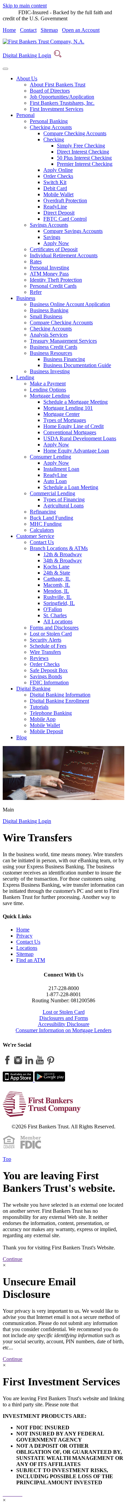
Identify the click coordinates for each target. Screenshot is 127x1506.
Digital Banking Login (27, 55)
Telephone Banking (51, 713)
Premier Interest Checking (84, 164)
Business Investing (50, 371)
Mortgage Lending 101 (68, 408)
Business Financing (64, 359)
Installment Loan (61, 469)
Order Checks (58, 176)
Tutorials (39, 707)
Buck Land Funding (51, 518)
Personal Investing (49, 267)
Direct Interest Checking (83, 152)
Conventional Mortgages (69, 432)
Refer (36, 292)
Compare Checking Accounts (74, 133)
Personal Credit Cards (53, 286)
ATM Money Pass (49, 274)
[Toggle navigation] (5, 69)
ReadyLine (55, 206)
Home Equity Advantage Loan (76, 451)
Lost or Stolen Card (51, 634)
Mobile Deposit (46, 731)
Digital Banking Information (60, 695)
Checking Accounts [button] (51, 127)
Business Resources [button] (51, 353)
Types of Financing (64, 499)
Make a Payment (48, 383)
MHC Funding (46, 524)
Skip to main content (25, 5)
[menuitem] (70, 94)
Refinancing (43, 512)
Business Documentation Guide (77, 365)
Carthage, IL (56, 579)
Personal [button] (25, 115)
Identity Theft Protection (56, 280)
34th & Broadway (62, 560)
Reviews (39, 658)
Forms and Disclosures (54, 627)
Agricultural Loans (63, 505)
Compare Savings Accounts (73, 231)
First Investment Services (56, 109)
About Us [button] (26, 78)
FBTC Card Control (65, 219)
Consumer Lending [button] (50, 457)
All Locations (57, 621)
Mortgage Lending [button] (50, 396)
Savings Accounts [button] (49, 225)
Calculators (42, 530)
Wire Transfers (45, 652)
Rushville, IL (57, 597)
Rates (36, 261)
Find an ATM (30, 960)
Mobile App (43, 719)
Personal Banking (49, 121)
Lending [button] (25, 377)
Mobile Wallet (58, 194)
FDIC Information (49, 682)
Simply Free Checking (81, 145)
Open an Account (81, 30)
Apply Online (58, 170)
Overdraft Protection (65, 200)
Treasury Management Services (63, 341)
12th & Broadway (62, 554)
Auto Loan (55, 481)
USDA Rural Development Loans (79, 438)
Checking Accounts (51, 329)
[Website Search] (57, 55)
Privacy (24, 936)
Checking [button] (53, 139)
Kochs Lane (56, 566)
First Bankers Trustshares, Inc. (62, 103)
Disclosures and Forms (63, 1018)
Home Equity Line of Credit (73, 426)
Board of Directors (50, 91)
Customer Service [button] (35, 536)
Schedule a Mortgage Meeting (75, 402)
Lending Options (48, 390)
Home (9, 30)
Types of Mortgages (64, 420)
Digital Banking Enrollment (59, 701)
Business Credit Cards (53, 347)
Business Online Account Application (70, 304)
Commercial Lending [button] (52, 493)
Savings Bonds (46, 676)
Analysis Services (49, 335)
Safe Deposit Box (49, 670)
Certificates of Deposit (54, 249)
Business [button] (25, 298)
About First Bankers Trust (57, 84)
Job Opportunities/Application (62, 97)
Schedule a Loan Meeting (70, 487)
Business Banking (49, 310)
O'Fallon (52, 609)
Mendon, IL (56, 591)
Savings (51, 237)
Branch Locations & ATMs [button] (59, 548)
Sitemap (49, 30)
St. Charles (55, 615)
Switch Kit (54, 182)
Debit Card (55, 188)
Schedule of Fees (48, 646)
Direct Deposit (59, 213)
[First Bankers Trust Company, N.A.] (43, 41)
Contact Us (42, 542)
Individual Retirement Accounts (64, 255)
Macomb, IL (56, 585)
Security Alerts (45, 640)
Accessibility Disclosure (63, 1024)
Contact (28, 30)
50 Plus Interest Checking (84, 158)
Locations (26, 948)
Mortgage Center (61, 414)
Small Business (46, 316)
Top (7, 1159)
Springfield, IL (59, 603)
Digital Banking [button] (33, 688)
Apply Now (56, 243)
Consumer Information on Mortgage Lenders (63, 1030)
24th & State (56, 573)
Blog (21, 737)
